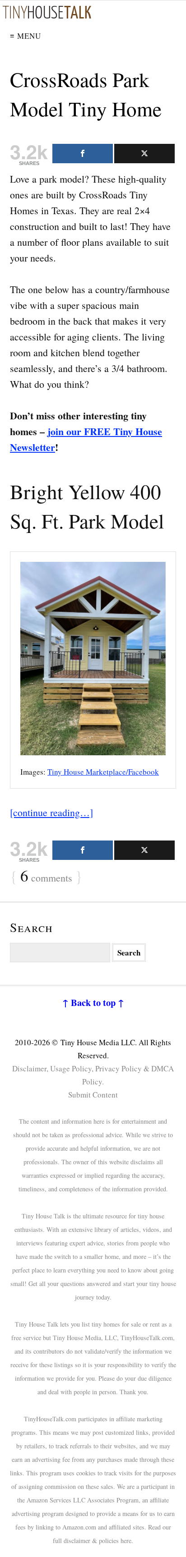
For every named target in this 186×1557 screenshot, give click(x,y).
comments (46, 877)
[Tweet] (144, 153)
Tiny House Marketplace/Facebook (103, 772)
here (126, 1540)
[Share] (82, 153)
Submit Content (93, 1094)
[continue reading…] (51, 812)
